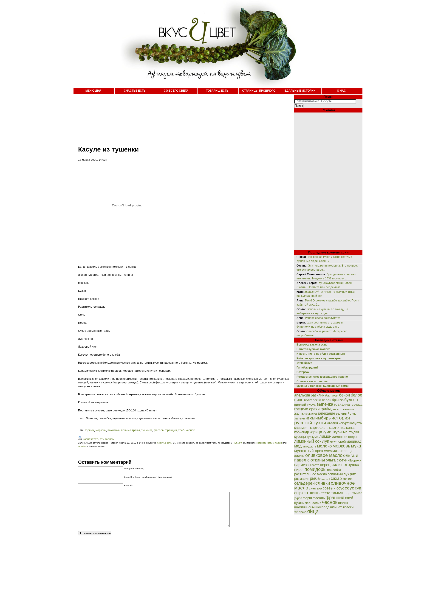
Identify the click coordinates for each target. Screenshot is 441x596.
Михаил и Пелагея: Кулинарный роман (323, 386)
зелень (299, 418)
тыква (357, 493)
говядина (342, 404)
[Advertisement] (179, 117)
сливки (322, 483)
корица (316, 432)
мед (298, 446)
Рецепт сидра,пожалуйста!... (323, 318)
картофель (319, 428)
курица (300, 437)
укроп (298, 498)
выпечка (325, 404)
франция (171, 430)
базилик (317, 395)
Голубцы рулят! (307, 367)
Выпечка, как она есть (312, 344)
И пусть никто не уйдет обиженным (321, 353)
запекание (326, 413)
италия (332, 423)
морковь (101, 430)
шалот (343, 503)
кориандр (301, 432)
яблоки (347, 507)
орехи (356, 460)
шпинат (336, 507)
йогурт (344, 423)
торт (348, 493)
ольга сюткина (339, 460)
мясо (328, 451)
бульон (351, 399)
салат (325, 479)
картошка (337, 427)
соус (349, 487)
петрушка (350, 464)
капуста (355, 423)
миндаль (309, 446)
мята (336, 451)
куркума (313, 437)
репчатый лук (338, 474)
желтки (299, 413)
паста (315, 465)
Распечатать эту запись (98, 439)
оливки (299, 456)
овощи (347, 451)
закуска (311, 413)
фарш (307, 498)
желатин (348, 409)
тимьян (338, 493)
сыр (298, 493)
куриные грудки (346, 432)
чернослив (313, 503)
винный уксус (305, 404)
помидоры (315, 469)
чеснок (190, 430)
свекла (347, 479)
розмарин (301, 479)
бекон (344, 395)
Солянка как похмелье (312, 381)
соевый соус (333, 488)
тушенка (146, 430)
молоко (324, 445)
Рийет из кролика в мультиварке (319, 358)
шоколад (322, 507)
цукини (299, 503)
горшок (89, 430)
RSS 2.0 (237, 442)
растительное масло (310, 474)
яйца (313, 511)
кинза (351, 427)
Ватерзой (303, 372)
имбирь (323, 418)
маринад (353, 441)
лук (325, 441)
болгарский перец (317, 400)
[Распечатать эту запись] (80, 439)
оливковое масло (323, 455)
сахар (336, 478)
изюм (310, 418)
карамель (301, 428)
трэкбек (82, 446)
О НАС (341, 90)
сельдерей (304, 483)
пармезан (302, 465)
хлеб (181, 430)
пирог (299, 470)
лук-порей (338, 441)
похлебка (113, 430)
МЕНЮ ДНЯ (93, 90)
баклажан (331, 395)
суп (358, 488)
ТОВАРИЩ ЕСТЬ (217, 90)
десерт (336, 409)
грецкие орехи (307, 409)
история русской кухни (322, 420)
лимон (325, 436)
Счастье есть (164, 442)
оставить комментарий (269, 442)
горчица (356, 404)
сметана (315, 488)
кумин (328, 432)
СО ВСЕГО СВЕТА (176, 90)
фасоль (159, 430)
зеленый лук (346, 413)
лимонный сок (307, 441)
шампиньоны (304, 507)
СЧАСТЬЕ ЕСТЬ (135, 90)
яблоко (300, 512)
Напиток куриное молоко (313, 349)
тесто (325, 493)
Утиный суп (304, 363)
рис (353, 474)
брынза (338, 400)
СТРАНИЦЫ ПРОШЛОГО (258, 90)
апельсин (302, 395)
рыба (315, 478)
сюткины (311, 492)
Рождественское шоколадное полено (322, 376)
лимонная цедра (344, 437)
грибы (325, 409)
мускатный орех (308, 451)
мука (356, 445)
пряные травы (130, 430)
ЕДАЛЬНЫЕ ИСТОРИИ (300, 90)
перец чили (330, 465)
